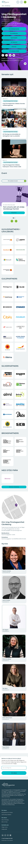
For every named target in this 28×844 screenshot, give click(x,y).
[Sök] (18, 2)
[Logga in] (21, 2)
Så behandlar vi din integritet (7, 840)
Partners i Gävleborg (14, 486)
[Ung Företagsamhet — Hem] (8, 785)
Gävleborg (7, 5)
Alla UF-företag (5, 819)
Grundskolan (14, 33)
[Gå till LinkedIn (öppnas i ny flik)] (3, 835)
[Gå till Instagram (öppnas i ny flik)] (5, 835)
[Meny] (25, 2)
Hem (3, 5)
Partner (14, 46)
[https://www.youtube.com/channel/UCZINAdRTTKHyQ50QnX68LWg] (14, 55)
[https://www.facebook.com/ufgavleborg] (3, 55)
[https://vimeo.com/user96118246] (10, 55)
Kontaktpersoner (14, 29)
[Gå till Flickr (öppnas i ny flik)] (10, 835)
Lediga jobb (4, 829)
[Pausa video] (25, 63)
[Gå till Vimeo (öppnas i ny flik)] (8, 835)
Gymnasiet (14, 38)
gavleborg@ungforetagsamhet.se (14, 58)
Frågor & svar (5, 827)
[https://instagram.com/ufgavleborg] (6, 55)
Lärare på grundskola (6, 814)
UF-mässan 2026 (14, 51)
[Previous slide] (12, 221)
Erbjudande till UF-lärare (7, 812)
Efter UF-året (4, 821)
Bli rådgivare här (14, 212)
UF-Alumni (14, 42)
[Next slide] (16, 221)
